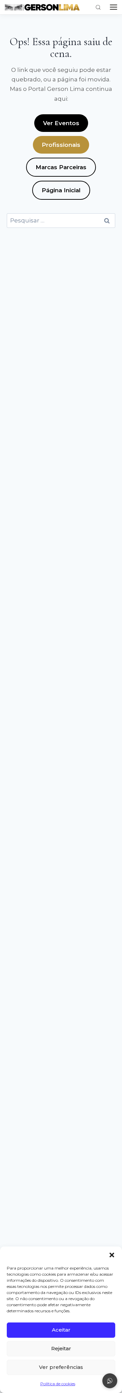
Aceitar (61, 1330)
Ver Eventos (61, 123)
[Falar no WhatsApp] (109, 1380)
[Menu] (113, 7)
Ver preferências (61, 1367)
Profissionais (61, 144)
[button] (111, 1255)
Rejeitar (61, 1348)
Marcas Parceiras (61, 167)
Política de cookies (57, 1383)
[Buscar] (98, 7)
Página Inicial (61, 190)
